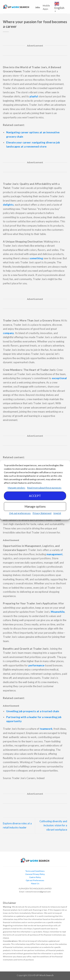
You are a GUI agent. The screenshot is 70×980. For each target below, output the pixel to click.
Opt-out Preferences (35, 880)
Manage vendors (16, 487)
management (54, 554)
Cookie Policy (35, 877)
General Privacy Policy (35, 874)
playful (34, 96)
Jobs (37, 7)
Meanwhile (58, 611)
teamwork (46, 728)
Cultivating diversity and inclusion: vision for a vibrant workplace (53, 825)
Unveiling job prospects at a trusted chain (32, 711)
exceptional (59, 378)
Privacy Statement (42, 513)
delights (8, 204)
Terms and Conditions (35, 871)
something (37, 258)
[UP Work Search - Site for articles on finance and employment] (16, 7)
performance (36, 665)
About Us (35, 883)
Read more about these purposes (44, 487)
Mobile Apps (46, 7)
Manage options (35, 506)
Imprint (57, 513)
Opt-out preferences (20, 513)
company (8, 333)
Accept (35, 495)
